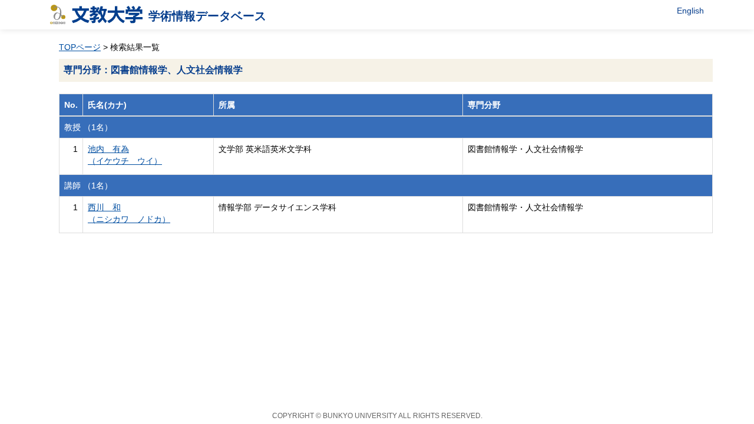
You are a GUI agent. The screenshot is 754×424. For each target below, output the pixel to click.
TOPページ (80, 47)
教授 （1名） (88, 127)
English (690, 10)
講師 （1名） (88, 185)
